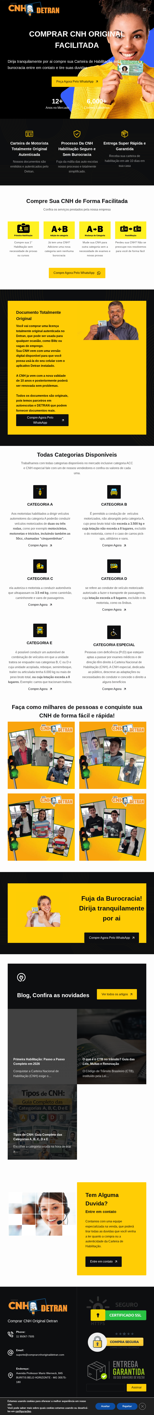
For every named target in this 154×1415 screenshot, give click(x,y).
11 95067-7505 (25, 1336)
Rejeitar (127, 1406)
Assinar (136, 1387)
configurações (23, 1411)
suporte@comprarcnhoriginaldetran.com (40, 1354)
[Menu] (144, 9)
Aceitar (105, 1406)
